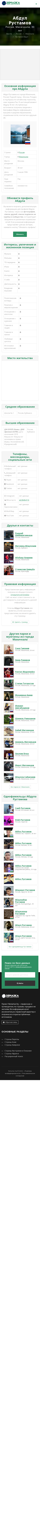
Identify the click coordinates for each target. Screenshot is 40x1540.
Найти (20, 983)
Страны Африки (12, 1053)
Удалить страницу (21, 622)
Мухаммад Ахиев (24, 695)
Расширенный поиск (14, 1056)
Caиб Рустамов (22, 808)
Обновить (20, 234)
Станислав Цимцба (25, 569)
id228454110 (24, 500)
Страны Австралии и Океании (18, 1051)
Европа (9, 34)
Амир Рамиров (22, 660)
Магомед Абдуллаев (25, 546)
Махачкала (23, 157)
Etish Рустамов (22, 820)
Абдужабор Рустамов (21, 900)
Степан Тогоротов (24, 683)
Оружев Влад (22, 753)
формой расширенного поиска (18, 967)
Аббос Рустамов (23, 831)
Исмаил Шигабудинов (22, 706)
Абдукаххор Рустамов (21, 912)
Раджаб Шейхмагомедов (23, 534)
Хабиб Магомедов (24, 730)
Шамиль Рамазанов (25, 718)
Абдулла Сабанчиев (25, 777)
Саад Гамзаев (22, 648)
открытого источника (20, 595)
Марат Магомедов (24, 765)
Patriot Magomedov (25, 671)
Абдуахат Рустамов (25, 890)
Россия (22, 152)
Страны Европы (12, 1039)
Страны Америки (12, 1045)
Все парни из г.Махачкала (20, 787)
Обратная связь (10, 1022)
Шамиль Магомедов (25, 742)
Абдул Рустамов (23, 925)
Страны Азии (10, 1042)
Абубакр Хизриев (24, 557)
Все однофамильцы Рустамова (20, 947)
